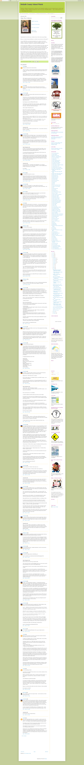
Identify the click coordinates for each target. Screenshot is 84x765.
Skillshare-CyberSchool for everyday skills (57, 230)
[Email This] (34, 61)
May (54, 267)
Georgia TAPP (54, 204)
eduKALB (53, 182)
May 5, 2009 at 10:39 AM (26, 689)
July (53, 264)
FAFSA (53, 187)
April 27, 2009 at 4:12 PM (26, 124)
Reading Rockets (54, 224)
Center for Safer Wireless (55, 157)
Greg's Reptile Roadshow (55, 208)
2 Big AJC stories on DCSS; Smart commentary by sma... (58, 293)
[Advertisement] (34, 744)
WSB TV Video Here (35, 21)
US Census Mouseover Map (56, 245)
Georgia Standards (54, 203)
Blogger (46, 758)
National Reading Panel (55, 216)
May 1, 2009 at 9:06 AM (26, 368)
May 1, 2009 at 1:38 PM (26, 512)
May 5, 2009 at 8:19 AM (26, 631)
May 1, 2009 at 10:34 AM (26, 383)
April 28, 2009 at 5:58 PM (26, 249)
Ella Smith (24, 172)
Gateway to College (55, 193)
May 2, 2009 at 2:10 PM (26, 625)
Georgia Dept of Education (56, 197)
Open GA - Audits (54, 217)
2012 (53, 252)
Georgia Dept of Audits (55, 196)
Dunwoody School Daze (55, 180)
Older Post (46, 751)
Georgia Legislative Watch (55, 198)
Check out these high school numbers (58, 307)
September (54, 262)
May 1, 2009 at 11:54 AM (26, 421)
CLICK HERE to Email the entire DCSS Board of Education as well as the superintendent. (57, 137)
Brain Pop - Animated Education (56, 156)
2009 (53, 256)
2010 (53, 255)
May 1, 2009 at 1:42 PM (26, 520)
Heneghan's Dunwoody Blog (56, 209)
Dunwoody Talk (54, 181)
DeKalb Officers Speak (55, 176)
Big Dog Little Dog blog (55, 155)
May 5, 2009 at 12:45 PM (26, 714)
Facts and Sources (32, 13)
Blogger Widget (57, 123)
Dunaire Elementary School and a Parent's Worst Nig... (57, 286)
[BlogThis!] (35, 61)
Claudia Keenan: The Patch (56, 163)
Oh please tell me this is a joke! (57, 284)
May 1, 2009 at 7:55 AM (26, 323)
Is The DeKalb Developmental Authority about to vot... (57, 289)
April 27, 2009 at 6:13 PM (26, 169)
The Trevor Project (54, 244)
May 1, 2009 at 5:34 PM (26, 557)
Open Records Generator (55, 218)
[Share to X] (36, 61)
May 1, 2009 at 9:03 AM (26, 339)
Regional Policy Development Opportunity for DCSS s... (57, 270)
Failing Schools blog (55, 188)
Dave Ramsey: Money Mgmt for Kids (57, 168)
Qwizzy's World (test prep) (56, 220)
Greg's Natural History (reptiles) (56, 207)
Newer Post (22, 751)
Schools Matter (54, 228)
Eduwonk (53, 183)
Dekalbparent (25, 225)
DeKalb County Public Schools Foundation (56, 170)
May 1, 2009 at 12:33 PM (26, 474)
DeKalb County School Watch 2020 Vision (57, 172)
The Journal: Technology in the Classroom (56, 241)
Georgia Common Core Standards (56, 194)
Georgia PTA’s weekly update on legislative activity (57, 302)
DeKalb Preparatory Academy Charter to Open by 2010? (57, 304)
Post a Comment (24, 735)
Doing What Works (54, 179)
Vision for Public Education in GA (57, 248)
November (54, 259)
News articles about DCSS (24, 13)
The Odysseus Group (55, 243)
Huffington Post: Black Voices (56, 210)
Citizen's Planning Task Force (56, 160)
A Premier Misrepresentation (57, 287)
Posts (53, 372)
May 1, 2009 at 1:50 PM (26, 529)
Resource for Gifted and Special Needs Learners (57, 226)
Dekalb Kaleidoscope (55, 175)
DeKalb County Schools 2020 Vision (57, 173)
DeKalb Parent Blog (55, 178)
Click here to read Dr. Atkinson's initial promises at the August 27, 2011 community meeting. (56, 143)
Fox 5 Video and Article (35, 27)
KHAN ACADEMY (55, 212)
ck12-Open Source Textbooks (56, 162)
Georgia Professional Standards (56, 201)
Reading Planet (54, 223)
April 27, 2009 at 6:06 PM (26, 160)
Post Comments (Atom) (27, 753)
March (54, 311)
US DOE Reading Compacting (56, 246)
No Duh (24, 66)
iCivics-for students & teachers (56, 211)
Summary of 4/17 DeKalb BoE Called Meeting (57, 291)
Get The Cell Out (54, 205)
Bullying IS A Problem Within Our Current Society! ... (58, 280)
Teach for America (54, 238)
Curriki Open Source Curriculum (56, 167)
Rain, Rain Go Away (56, 310)
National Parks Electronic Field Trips (57, 215)
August (54, 263)
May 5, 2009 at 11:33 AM (26, 695)
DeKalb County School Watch (32, 4)
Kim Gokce (24, 628)
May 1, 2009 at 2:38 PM (26, 549)
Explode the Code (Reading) (56, 186)
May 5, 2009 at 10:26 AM (26, 665)
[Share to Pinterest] (38, 61)
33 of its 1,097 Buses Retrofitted (57, 306)
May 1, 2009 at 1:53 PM (26, 543)
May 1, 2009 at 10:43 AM (26, 412)
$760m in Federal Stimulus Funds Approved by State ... (57, 272)
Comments (54, 374)
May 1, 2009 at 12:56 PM (26, 483)
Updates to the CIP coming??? (57, 308)
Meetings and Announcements (41, 13)
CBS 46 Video (34, 30)
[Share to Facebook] (37, 61)
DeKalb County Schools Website (56, 174)
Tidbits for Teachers (50, 13)
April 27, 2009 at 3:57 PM (26, 82)
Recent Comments (54, 123)
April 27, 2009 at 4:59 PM (26, 144)
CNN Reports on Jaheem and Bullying (57, 282)
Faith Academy (54, 189)
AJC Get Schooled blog (55, 153)
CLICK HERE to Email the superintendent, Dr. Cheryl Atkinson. (57, 133)
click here (59, 128)
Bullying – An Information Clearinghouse (56, 274)
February (54, 313)
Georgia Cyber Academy (55, 195)
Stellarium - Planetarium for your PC (57, 235)
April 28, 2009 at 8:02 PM (26, 284)
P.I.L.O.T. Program (55, 219)
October (54, 260)
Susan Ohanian (54, 237)
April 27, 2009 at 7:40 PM (26, 188)
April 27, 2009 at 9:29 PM (26, 222)
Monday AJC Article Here (36, 24)
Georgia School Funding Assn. (56, 202)
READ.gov (53, 222)
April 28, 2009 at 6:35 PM (26, 276)
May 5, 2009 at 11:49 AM (26, 709)
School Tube (54, 227)
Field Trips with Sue (55, 190)
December (54, 258)
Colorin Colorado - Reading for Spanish (57, 164)
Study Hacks (54, 236)
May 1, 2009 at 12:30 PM (26, 462)
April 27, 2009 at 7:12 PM (26, 181)
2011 (53, 254)
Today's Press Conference (56, 276)
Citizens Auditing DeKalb (55, 161)
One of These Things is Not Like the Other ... (58, 298)
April (54, 268)
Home (34, 751)
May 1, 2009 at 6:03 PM (26, 578)
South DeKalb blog (54, 231)
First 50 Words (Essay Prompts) (56, 191)
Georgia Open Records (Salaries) (56, 200)
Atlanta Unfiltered (54, 154)
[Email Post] (33, 61)
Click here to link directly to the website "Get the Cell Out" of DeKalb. (56, 149)
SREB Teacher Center (55, 234)
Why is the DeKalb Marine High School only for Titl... (57, 296)
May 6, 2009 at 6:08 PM (26, 733)
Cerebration (24, 93)
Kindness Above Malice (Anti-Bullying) (57, 213)
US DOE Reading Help (55, 247)
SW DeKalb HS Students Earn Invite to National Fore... (58, 278)
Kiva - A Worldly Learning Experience (56, 300)
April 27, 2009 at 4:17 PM (26, 130)
